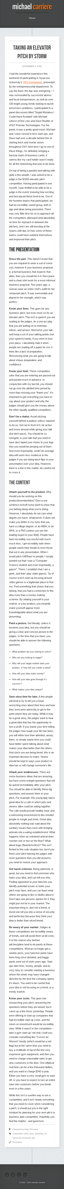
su (45, 1133)
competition (17, 1133)
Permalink (17, 1142)
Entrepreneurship (20, 1129)
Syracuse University (21, 1138)
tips (33, 1138)
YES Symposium (32, 82)
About (32, 17)
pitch (26, 1133)
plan (32, 1133)
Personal (34, 1129)
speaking (39, 1133)
